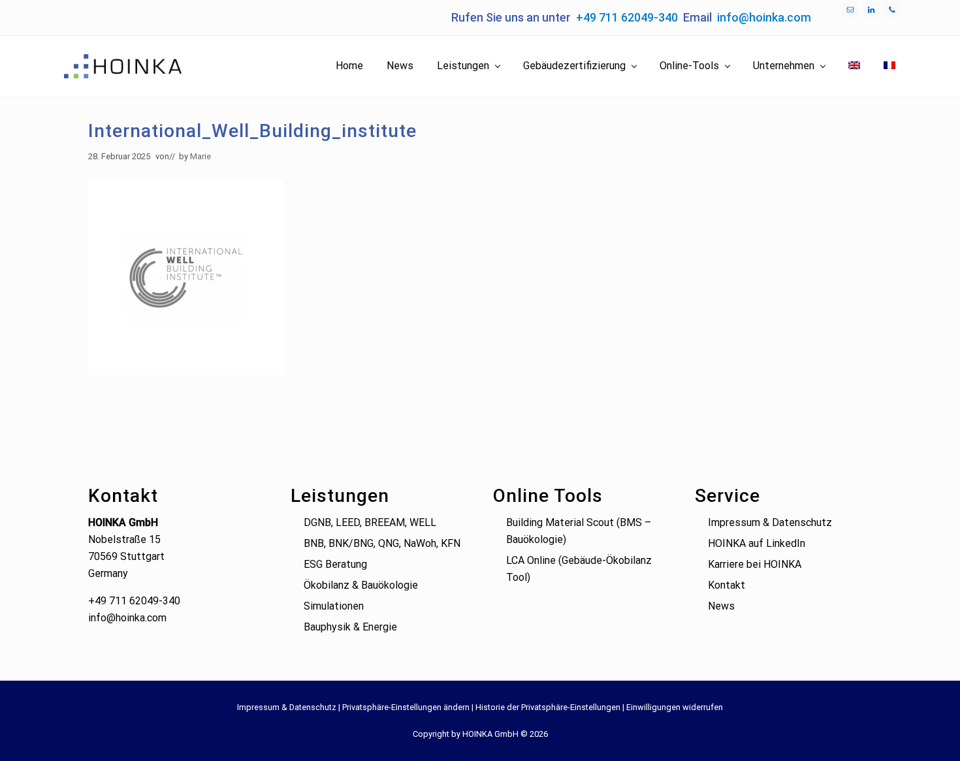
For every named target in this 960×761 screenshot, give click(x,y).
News (721, 606)
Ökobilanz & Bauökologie (361, 585)
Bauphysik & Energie (350, 627)
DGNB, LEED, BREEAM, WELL (370, 522)
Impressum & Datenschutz (770, 522)
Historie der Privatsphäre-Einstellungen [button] (547, 707)
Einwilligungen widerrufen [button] (674, 707)
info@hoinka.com (764, 17)
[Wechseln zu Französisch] (889, 65)
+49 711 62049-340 (627, 17)
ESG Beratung (335, 564)
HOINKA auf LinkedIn (756, 543)
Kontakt (726, 585)
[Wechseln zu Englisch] (854, 65)
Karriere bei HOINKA (754, 564)
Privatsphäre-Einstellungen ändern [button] (406, 707)
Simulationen (334, 606)
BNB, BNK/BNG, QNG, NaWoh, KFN (382, 543)
